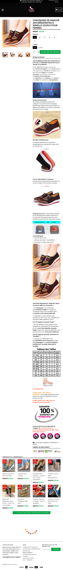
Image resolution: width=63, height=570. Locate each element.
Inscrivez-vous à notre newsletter (49, 545)
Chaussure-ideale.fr (11, 564)
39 (54, 37)
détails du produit (39, 57)
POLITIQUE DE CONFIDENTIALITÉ (31, 549)
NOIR (35, 47)
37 (44, 37)
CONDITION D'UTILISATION (30, 547)
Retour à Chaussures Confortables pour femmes (33, 512)
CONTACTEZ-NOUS (28, 558)
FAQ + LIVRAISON (27, 560)
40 (35, 41)
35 (34, 37)
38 (49, 37)
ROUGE (40, 47)
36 (39, 37)
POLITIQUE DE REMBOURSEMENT (28, 552)
